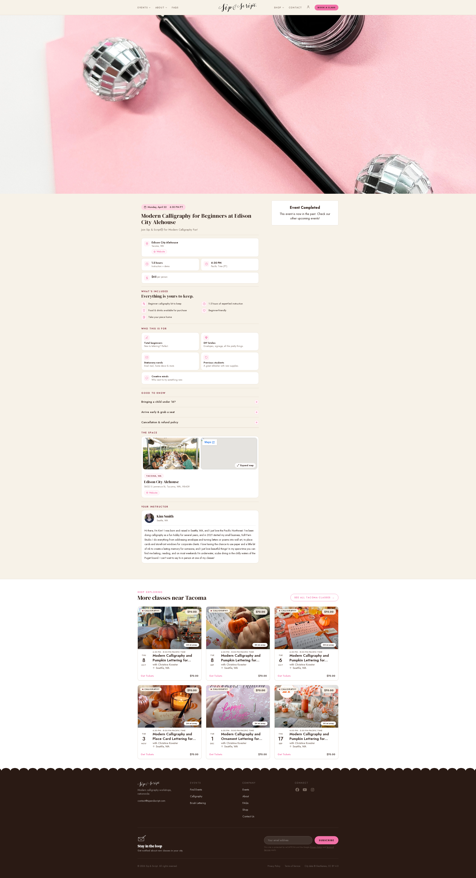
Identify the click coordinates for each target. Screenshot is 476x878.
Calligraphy (196, 796)
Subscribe (326, 840)
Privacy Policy (316, 847)
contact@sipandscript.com (151, 801)
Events (143, 7)
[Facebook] (297, 790)
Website (161, 251)
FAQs (175, 7)
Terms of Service (292, 866)
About (159, 7)
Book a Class (326, 7)
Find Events (196, 789)
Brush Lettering (198, 803)
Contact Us (248, 816)
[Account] (308, 7)
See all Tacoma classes (314, 597)
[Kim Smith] (149, 518)
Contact (295, 7)
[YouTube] (305, 790)
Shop (277, 7)
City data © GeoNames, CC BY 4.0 (321, 866)
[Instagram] (312, 790)
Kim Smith (165, 516)
